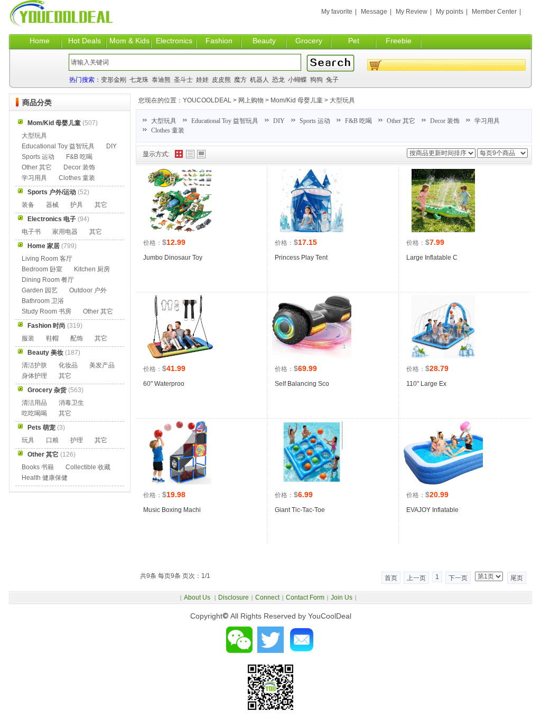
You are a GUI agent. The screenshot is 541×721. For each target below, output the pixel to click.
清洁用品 (34, 402)
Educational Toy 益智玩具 (224, 121)
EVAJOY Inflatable (432, 510)
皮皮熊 (221, 79)
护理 (76, 440)
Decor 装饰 (445, 121)
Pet (353, 40)
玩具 (28, 440)
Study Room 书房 (46, 311)
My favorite (336, 11)
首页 (391, 578)
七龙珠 (138, 79)
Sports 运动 (315, 121)
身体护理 (34, 376)
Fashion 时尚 (46, 325)
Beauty (264, 40)
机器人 (259, 79)
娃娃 (202, 79)
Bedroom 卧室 (42, 269)
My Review (411, 11)
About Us (198, 597)
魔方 (240, 79)
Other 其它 (401, 121)
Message (374, 11)
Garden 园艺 (40, 290)
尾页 (516, 578)
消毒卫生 (71, 402)
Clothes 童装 (167, 130)
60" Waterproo (163, 383)
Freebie (399, 40)
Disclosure (233, 597)
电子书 (31, 231)
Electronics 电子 (51, 219)
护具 (76, 204)
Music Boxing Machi (172, 510)
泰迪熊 (161, 79)
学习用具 (487, 121)
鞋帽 (52, 338)
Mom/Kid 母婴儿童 (296, 100)
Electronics (174, 40)
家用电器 (65, 231)
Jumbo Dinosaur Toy (172, 257)
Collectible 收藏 (88, 467)
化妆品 (68, 365)
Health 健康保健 (45, 477)
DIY (279, 121)
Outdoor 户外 (88, 290)
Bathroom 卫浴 (43, 301)
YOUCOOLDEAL (207, 100)
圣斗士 (183, 79)
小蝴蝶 (297, 79)
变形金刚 (113, 79)
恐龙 (278, 79)
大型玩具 (342, 100)
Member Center (494, 11)
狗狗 (316, 79)
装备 (28, 204)
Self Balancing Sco (302, 383)
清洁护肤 (34, 365)
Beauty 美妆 (45, 352)
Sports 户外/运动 (51, 192)
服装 (28, 338)
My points (449, 11)
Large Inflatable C (432, 257)
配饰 (76, 338)
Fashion (219, 40)
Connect (267, 597)
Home (40, 40)
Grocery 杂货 (47, 390)
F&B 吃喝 (358, 121)
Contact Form (305, 597)
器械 (52, 204)
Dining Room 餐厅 (48, 279)
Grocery (308, 40)
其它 (101, 204)
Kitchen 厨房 (92, 269)
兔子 (332, 79)
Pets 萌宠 (41, 427)
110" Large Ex (426, 383)
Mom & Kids (129, 40)
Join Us (341, 597)
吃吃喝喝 (34, 413)
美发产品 (102, 365)
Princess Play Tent (301, 257)
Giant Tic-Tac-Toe (300, 510)
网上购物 (251, 100)
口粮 (52, 440)
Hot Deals (84, 40)
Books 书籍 (38, 467)
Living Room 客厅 (47, 258)
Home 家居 (43, 246)
